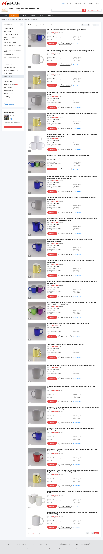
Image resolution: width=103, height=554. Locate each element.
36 (36, 533)
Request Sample (66, 43)
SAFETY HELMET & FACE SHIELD (11, 70)
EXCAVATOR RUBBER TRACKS (11, 34)
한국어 (61, 544)
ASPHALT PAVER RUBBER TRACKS (12, 61)
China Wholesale (45, 543)
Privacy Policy (74, 548)
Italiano (41, 544)
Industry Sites (61, 543)
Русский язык (36, 544)
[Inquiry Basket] (84, 3)
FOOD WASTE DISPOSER (9, 67)
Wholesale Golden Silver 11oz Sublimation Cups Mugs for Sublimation (68, 323)
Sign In (63, 3)
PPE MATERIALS (8, 73)
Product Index (77, 543)
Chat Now (14, 119)
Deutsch (46, 544)
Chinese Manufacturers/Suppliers (33, 543)
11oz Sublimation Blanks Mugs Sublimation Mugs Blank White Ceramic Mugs (70, 71)
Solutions (32, 15)
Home (5, 15)
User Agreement (60, 548)
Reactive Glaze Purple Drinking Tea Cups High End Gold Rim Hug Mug (68, 155)
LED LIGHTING (7, 31)
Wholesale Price (53, 543)
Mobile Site (84, 543)
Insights (89, 543)
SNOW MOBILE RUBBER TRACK (11, 58)
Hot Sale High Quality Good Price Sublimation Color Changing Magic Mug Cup (70, 365)
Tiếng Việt (84, 544)
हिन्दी (69, 544)
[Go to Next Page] (97, 25)
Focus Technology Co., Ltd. (41, 548)
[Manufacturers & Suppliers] (11, 3)
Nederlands (52, 544)
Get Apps (90, 3)
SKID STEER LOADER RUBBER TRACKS (11, 38)
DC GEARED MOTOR (8, 64)
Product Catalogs (9, 104)
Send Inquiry (52, 43)
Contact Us (50, 15)
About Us (23, 15)
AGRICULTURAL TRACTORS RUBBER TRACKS (12, 50)
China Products (22, 543)
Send (13, 127)
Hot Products (14, 543)
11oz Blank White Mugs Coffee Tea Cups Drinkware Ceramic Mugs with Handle (71, 51)
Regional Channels (69, 543)
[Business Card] (21, 112)
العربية (57, 544)
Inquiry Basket (78, 43)
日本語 (65, 544)
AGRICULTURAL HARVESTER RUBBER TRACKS (13, 46)
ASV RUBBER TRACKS (9, 54)
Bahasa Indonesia (91, 544)
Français (29, 544)
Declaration (67, 548)
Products (15, 15)
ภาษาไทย (74, 544)
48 (39, 533)
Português (24, 544)
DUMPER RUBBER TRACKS (10, 42)
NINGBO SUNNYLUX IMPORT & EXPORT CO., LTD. (24, 9)
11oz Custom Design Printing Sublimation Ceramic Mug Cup (65, 344)
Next (96, 533)
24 (33, 533)
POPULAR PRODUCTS (9, 76)
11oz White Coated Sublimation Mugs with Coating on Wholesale (67, 30)
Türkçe (78, 544)
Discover (41, 15)
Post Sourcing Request (95, 10)
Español (18, 544)
